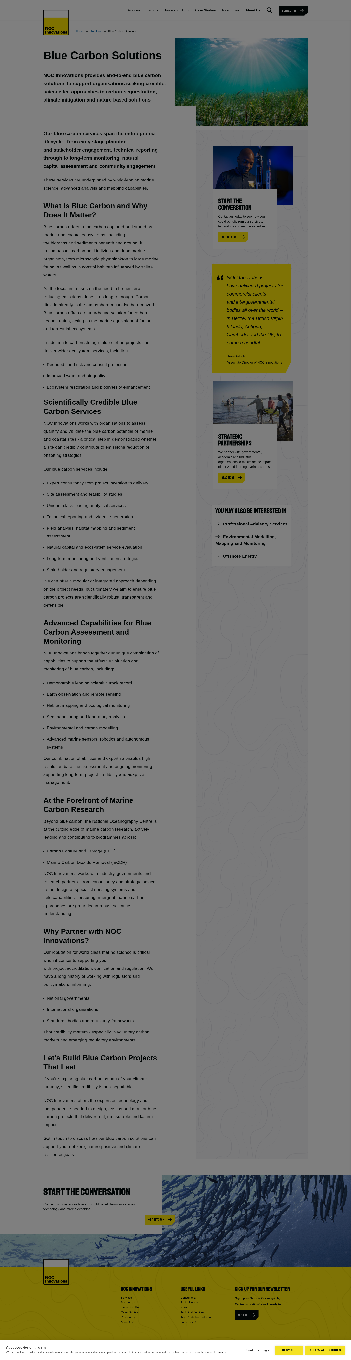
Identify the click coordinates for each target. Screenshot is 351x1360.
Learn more (220, 1352)
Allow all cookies (325, 1350)
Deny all (289, 1350)
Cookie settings (257, 1350)
